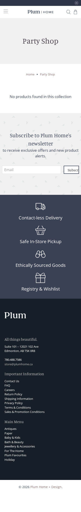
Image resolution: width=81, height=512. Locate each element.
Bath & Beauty (14, 442)
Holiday (9, 460)
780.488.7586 (13, 360)
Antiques (10, 429)
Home (30, 74)
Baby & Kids (12, 437)
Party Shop (47, 74)
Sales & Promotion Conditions (24, 412)
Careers (9, 390)
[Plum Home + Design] (40, 12)
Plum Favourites (15, 455)
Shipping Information (18, 399)
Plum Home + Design (46, 487)
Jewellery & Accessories (19, 446)
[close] (76, 3)
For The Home (14, 451)
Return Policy (13, 394)
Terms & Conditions (17, 407)
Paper (8, 433)
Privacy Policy (13, 403)
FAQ (7, 385)
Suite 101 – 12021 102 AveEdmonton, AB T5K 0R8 (21, 348)
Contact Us (11, 381)
